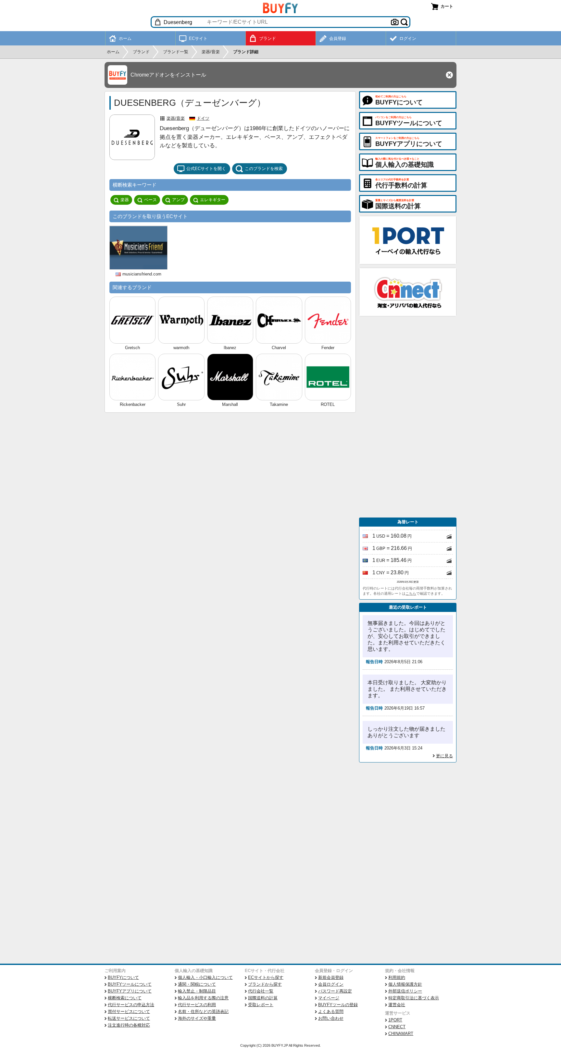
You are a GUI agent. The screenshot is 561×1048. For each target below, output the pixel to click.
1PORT (395, 1020)
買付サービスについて (129, 1011)
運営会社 (396, 1004)
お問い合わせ (330, 1018)
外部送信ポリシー (405, 991)
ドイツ (203, 118)
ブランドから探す (265, 984)
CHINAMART (400, 1033)
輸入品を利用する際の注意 (203, 997)
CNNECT (396, 1026)
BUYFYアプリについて (130, 991)
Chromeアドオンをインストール (168, 75)
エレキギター (212, 199)
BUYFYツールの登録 (338, 1004)
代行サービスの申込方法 (131, 1004)
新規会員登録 (330, 977)
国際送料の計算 (263, 997)
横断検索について (125, 997)
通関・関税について (197, 984)
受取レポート (260, 1004)
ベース (150, 199)
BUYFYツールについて (130, 984)
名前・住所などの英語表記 (203, 1011)
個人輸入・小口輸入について (205, 977)
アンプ (178, 199)
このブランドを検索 (264, 168)
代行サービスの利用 (197, 1004)
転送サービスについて (129, 1018)
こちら (410, 593)
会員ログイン (330, 984)
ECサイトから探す (265, 977)
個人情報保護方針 (405, 984)
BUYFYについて (123, 977)
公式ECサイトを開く (206, 168)
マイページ (328, 997)
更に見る (444, 755)
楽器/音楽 (176, 118)
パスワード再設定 (335, 991)
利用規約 (396, 977)
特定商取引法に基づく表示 (413, 997)
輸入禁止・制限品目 (197, 991)
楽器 (124, 199)
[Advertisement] (407, 417)
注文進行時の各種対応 (129, 1025)
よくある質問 (330, 1011)
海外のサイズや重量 (197, 1018)
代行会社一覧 (260, 991)
